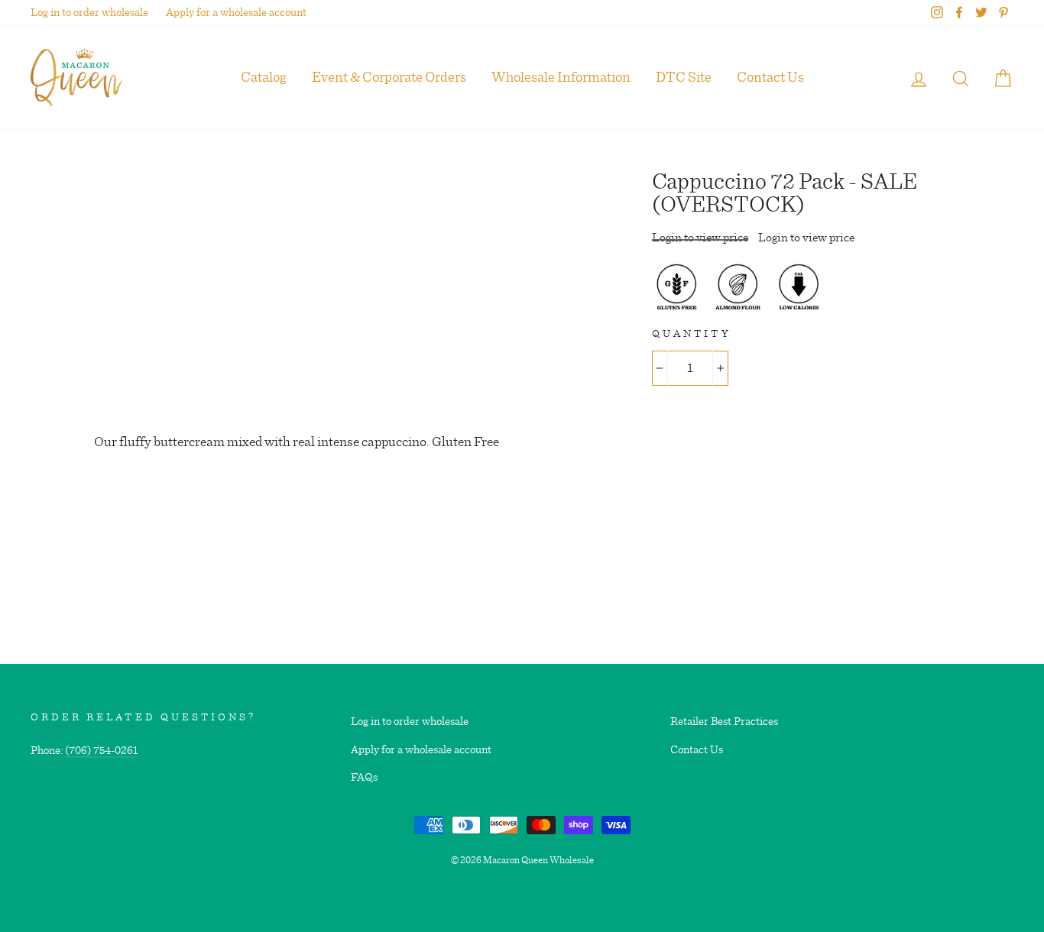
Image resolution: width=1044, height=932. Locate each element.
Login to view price (700, 237)
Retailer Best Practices (724, 721)
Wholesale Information (561, 77)
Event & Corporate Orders (389, 77)
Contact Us (770, 77)
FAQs (364, 777)
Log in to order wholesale (89, 12)
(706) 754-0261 (101, 750)
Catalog (264, 77)
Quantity (691, 333)
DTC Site (684, 77)
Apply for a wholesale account (236, 12)
